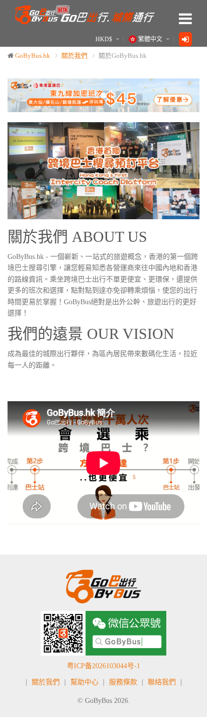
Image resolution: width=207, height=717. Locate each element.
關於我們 (74, 55)
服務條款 (123, 682)
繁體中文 (150, 39)
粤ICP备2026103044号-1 (103, 666)
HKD (103, 39)
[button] (22, 95)
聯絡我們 (162, 682)
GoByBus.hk (32, 55)
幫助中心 (84, 682)
